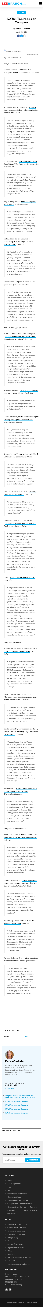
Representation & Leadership (18, 1264)
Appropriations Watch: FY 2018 (22, 577)
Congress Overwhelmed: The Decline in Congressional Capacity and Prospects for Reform (22, 1210)
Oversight (11, 1254)
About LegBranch (14, 1184)
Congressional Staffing (16, 1234)
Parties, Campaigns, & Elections (19, 1257)
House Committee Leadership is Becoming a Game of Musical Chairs (18, 241)
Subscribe (33, 1160)
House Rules (12, 1241)
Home (9, 1180)
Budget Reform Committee (17, 1200)
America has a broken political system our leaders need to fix (21, 110)
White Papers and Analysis (17, 1194)
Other (21, 12)
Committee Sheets (14, 1197)
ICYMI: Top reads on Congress (16, 1101)
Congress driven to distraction (17, 72)
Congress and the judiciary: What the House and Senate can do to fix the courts (20, 1096)
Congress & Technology (16, 1231)
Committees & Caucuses (16, 1227)
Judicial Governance (15, 1244)
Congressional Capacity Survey (19, 1204)
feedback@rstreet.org (13, 1285)
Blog (9, 1187)
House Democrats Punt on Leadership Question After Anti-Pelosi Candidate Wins (21, 883)
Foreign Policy (12, 1237)
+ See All (9, 1089)
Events (9, 1190)
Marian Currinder (23, 28)
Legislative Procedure (15, 1247)
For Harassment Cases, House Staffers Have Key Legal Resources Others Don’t (21, 731)
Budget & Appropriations (17, 1224)
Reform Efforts (12, 1261)
